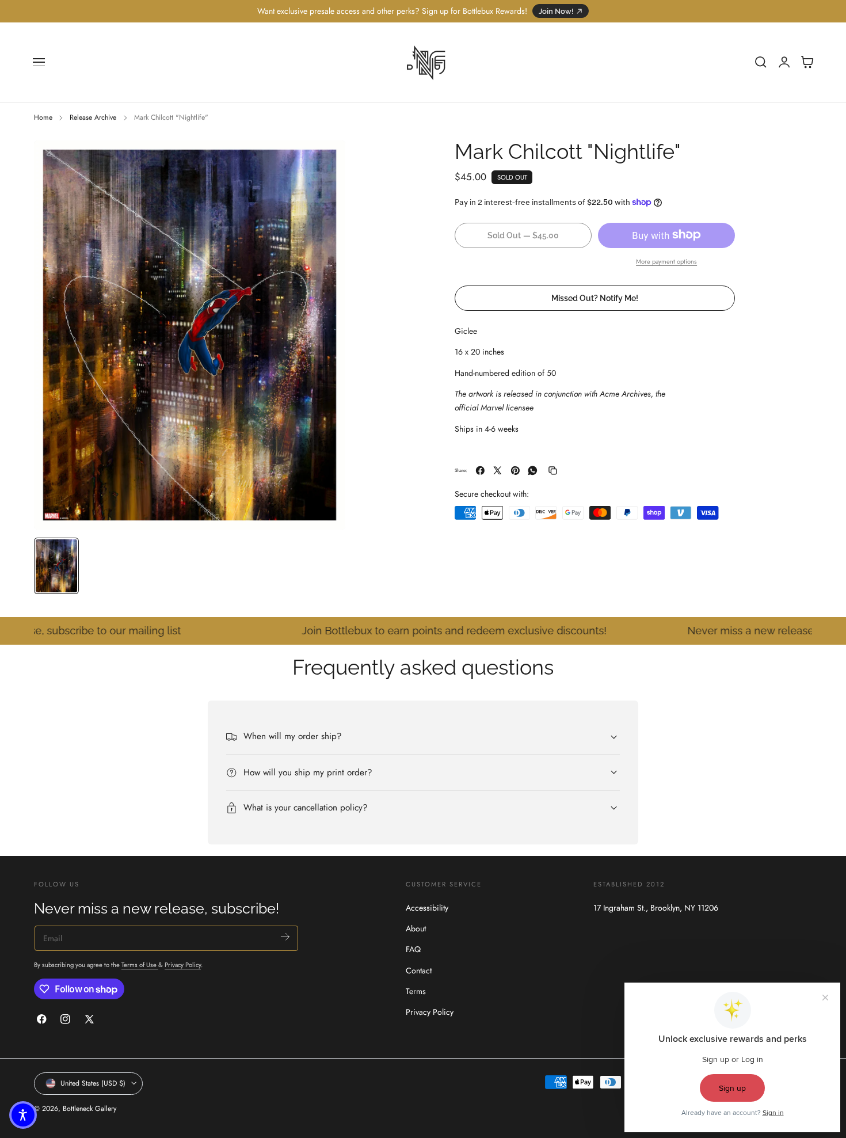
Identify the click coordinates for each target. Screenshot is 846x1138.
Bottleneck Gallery (89, 1108)
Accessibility (427, 908)
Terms (416, 991)
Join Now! (556, 11)
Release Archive (93, 117)
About (416, 928)
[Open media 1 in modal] (325, 161)
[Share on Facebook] (480, 470)
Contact (419, 970)
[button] (39, 62)
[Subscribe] (285, 936)
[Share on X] (497, 470)
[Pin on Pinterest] (515, 470)
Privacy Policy (183, 964)
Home (43, 117)
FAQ (413, 949)
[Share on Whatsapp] (532, 470)
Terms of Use (139, 964)
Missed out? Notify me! (594, 297)
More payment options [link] (666, 260)
